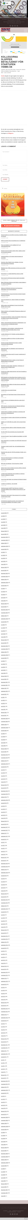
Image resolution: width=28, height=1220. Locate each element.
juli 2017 (3, 842)
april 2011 (3, 1069)
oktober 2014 (4, 942)
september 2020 (4, 727)
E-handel (5, 1210)
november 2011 (4, 1047)
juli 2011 (3, 1060)
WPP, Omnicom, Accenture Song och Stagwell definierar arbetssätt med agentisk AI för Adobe (13, 406)
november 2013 (4, 975)
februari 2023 (4, 639)
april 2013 (3, 996)
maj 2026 (3, 522)
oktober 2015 (4, 905)
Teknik (23, 69)
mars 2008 (3, 1180)
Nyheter (3, 69)
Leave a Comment (7, 72)
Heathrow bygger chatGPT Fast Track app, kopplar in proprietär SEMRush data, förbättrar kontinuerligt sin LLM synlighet (13, 489)
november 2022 (4, 649)
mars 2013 (3, 999)
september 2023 (4, 618)
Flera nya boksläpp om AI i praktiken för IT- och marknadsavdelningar (11, 245)
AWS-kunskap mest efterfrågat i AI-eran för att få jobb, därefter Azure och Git (12, 306)
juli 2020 (3, 733)
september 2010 (4, 1090)
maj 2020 (3, 739)
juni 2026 (3, 519)
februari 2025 (4, 567)
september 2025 (4, 546)
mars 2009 (3, 1144)
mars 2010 (3, 1108)
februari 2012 (4, 1038)
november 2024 (4, 576)
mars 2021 (3, 709)
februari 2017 (4, 857)
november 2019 (4, 757)
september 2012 (4, 1017)
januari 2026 (3, 534)
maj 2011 (3, 1066)
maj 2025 (3, 558)
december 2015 (4, 899)
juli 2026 (3, 516)
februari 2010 (4, 1111)
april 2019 (3, 779)
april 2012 (3, 1032)
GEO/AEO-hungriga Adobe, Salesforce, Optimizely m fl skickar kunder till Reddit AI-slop (12, 366)
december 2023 (4, 609)
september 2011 (4, 1054)
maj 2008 (3, 1174)
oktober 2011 (4, 1050)
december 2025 (4, 537)
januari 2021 (3, 715)
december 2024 (4, 573)
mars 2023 (3, 637)
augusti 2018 (4, 803)
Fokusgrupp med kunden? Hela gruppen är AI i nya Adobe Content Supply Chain (13, 495)
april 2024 (3, 597)
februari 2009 (4, 1147)
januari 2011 (3, 1078)
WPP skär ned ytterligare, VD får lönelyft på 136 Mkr (12, 463)
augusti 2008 (4, 1165)
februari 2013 (4, 1002)
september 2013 (4, 981)
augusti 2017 (4, 839)
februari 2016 (4, 893)
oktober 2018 (4, 797)
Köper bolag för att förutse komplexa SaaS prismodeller (12, 278)
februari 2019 (4, 785)
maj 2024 (3, 594)
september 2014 (4, 945)
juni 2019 (3, 772)
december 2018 (4, 791)
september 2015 (4, 908)
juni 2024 (3, 591)
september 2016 (4, 872)
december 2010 (4, 1081)
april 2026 (3, 525)
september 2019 (4, 763)
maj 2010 (3, 1102)
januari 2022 (3, 679)
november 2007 (4, 1193)
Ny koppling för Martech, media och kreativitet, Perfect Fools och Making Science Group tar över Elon (13, 317)
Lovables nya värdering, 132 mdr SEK (9, 483)
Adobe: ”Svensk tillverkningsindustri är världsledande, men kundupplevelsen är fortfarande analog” (13, 323)
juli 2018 (3, 806)
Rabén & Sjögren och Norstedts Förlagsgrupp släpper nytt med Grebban (13, 311)
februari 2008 (4, 1183)
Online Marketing (11, 1211)
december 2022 (4, 646)
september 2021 (4, 691)
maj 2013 (3, 993)
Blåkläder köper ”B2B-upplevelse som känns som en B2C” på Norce (13, 268)
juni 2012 (3, 1026)
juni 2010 (3, 1099)
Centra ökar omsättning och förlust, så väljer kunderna (12, 338)
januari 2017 (3, 860)
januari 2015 (3, 933)
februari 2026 (4, 531)
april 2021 (3, 706)
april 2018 (3, 815)
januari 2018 (3, 824)
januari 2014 (3, 969)
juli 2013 (3, 987)
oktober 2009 (4, 1123)
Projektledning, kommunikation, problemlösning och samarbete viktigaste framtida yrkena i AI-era (12, 329)
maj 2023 (3, 630)
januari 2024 (3, 606)
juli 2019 (3, 769)
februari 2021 (4, 712)
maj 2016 (3, 884)
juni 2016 (3, 881)
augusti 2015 (4, 912)
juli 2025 (3, 552)
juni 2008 (3, 1171)
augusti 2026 (4, 513)
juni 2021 (3, 700)
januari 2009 (3, 1150)
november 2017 (4, 830)
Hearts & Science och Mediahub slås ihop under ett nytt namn (12, 400)
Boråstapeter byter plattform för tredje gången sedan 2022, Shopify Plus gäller (13, 385)
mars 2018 (3, 818)
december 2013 (4, 972)
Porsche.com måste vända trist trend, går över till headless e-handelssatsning (14, 372)
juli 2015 (3, 914)
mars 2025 (3, 564)
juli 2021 (3, 697)
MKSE (25, 1208)
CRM (10, 1210)
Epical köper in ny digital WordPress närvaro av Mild (12, 273)
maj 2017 (3, 848)
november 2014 (4, 939)
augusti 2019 (4, 766)
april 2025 (3, 561)
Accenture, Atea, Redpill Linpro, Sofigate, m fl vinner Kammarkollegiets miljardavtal (12, 262)
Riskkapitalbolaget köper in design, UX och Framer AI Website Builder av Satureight (12, 360)
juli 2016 (3, 878)
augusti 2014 (4, 948)
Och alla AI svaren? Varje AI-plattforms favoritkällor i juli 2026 (14, 436)
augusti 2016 (4, 875)
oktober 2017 (4, 833)
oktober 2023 (4, 615)
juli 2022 (3, 661)
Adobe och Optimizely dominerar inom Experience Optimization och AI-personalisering (11, 288)
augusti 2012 (4, 1020)
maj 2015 (3, 921)
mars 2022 (3, 673)
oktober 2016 (4, 869)
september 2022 (4, 655)
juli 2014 (3, 951)
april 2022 (3, 670)
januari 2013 (3, 1005)
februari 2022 (4, 676)
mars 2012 (3, 1035)
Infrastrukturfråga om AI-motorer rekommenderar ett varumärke (12, 257)
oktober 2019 (4, 760)
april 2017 (3, 851)
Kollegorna (10, 133)
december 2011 (4, 1044)
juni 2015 (3, 918)
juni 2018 (3, 809)
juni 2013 (3, 990)
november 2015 (4, 902)
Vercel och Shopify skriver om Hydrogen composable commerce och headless (12, 458)
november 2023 (4, 612)
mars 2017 (3, 854)
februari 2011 (4, 1075)
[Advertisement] (14, 106)
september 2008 (4, 1162)
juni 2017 (3, 845)
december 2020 (4, 718)
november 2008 (4, 1156)
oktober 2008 (4, 1159)
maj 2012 (3, 1029)
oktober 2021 (4, 688)
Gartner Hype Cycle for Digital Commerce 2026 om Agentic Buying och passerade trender (13, 468)
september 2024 (4, 582)
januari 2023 (3, 643)
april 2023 (3, 633)
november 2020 (4, 721)
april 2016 (3, 887)
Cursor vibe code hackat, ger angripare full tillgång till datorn (14, 479)
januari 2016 (3, 896)
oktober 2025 (4, 543)
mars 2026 (3, 528)
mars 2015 (3, 927)
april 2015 (3, 924)
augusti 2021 (4, 694)
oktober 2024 (4, 579)
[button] (25, 30)
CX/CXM (19, 1211)
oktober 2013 (4, 978)
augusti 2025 (4, 549)
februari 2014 (4, 966)
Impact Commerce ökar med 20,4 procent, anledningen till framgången (13, 355)
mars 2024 (3, 600)
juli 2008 (3, 1168)
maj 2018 (3, 812)
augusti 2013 (4, 984)
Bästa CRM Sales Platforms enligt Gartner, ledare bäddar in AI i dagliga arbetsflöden (13, 283)
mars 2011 (3, 1072)
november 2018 (4, 794)
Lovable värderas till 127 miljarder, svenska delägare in (12, 334)
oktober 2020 (4, 724)
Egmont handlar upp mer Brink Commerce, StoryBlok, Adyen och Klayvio (14, 235)
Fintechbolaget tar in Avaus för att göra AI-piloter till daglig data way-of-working (13, 294)
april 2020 (3, 742)
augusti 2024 (4, 585)
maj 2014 (3, 957)
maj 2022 (3, 667)
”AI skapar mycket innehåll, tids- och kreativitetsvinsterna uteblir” (13, 447)
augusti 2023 (4, 621)
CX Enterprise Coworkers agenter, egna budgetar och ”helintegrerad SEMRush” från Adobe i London (12, 501)
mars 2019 (3, 782)
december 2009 (4, 1117)
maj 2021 (3, 703)
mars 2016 (3, 890)
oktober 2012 (4, 1014)
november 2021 (4, 685)
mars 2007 (3, 1196)
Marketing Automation (18, 1210)
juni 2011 (3, 1063)
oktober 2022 (4, 652)
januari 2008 (3, 1187)
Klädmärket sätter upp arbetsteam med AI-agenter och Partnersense (12, 349)
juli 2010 (3, 1096)
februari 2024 (4, 603)
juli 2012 (3, 1023)
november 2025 (4, 540)
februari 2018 (4, 821)
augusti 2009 (4, 1129)
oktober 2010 (4, 1087)
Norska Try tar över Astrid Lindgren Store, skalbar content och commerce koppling (13, 251)
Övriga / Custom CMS (17, 69)
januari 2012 (3, 1041)
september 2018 (4, 800)
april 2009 (3, 1141)
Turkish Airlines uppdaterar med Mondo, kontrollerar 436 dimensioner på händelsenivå (13, 412)
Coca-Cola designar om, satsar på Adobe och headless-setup (13, 300)
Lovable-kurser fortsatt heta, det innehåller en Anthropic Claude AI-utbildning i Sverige (12, 474)
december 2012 (4, 1008)
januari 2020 (3, 751)
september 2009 (4, 1126)
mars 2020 (3, 745)
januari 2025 (3, 570)
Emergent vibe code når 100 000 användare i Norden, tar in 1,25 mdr (13, 452)
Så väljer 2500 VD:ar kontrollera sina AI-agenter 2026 (12, 431)
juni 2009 (3, 1135)
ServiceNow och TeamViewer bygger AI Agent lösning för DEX (13, 395)
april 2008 (3, 1177)
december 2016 (4, 863)
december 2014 (4, 936)
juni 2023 (3, 627)
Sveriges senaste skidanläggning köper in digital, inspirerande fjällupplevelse (11, 343)
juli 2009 (3, 1132)
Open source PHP (9, 69)
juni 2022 (3, 664)
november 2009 (4, 1120)
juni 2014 (3, 954)
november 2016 (4, 866)
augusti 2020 (4, 730)
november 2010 (4, 1084)
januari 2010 (3, 1114)
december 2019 (4, 754)
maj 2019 (3, 776)
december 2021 (4, 682)
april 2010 (3, 1105)
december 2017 (4, 827)
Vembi (2, 76)
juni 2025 (3, 555)
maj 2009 (3, 1138)
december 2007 (4, 1189)
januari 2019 (3, 788)
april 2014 (3, 960)
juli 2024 (3, 588)
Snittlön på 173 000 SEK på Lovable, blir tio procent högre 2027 (13, 422)
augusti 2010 (4, 1093)
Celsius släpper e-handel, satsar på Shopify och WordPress (13, 417)
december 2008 (4, 1153)
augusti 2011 (4, 1057)
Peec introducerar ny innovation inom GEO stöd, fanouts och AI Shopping (14, 441)
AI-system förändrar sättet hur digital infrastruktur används (13, 427)
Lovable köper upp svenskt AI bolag (8, 390)
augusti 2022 (4, 658)
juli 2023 (3, 624)
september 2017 (4, 836)
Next (24, 9)
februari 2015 (4, 930)
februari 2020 (4, 748)
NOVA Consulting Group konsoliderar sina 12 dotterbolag (13, 240)
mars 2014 (3, 963)
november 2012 (4, 1011)
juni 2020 (3, 736)
